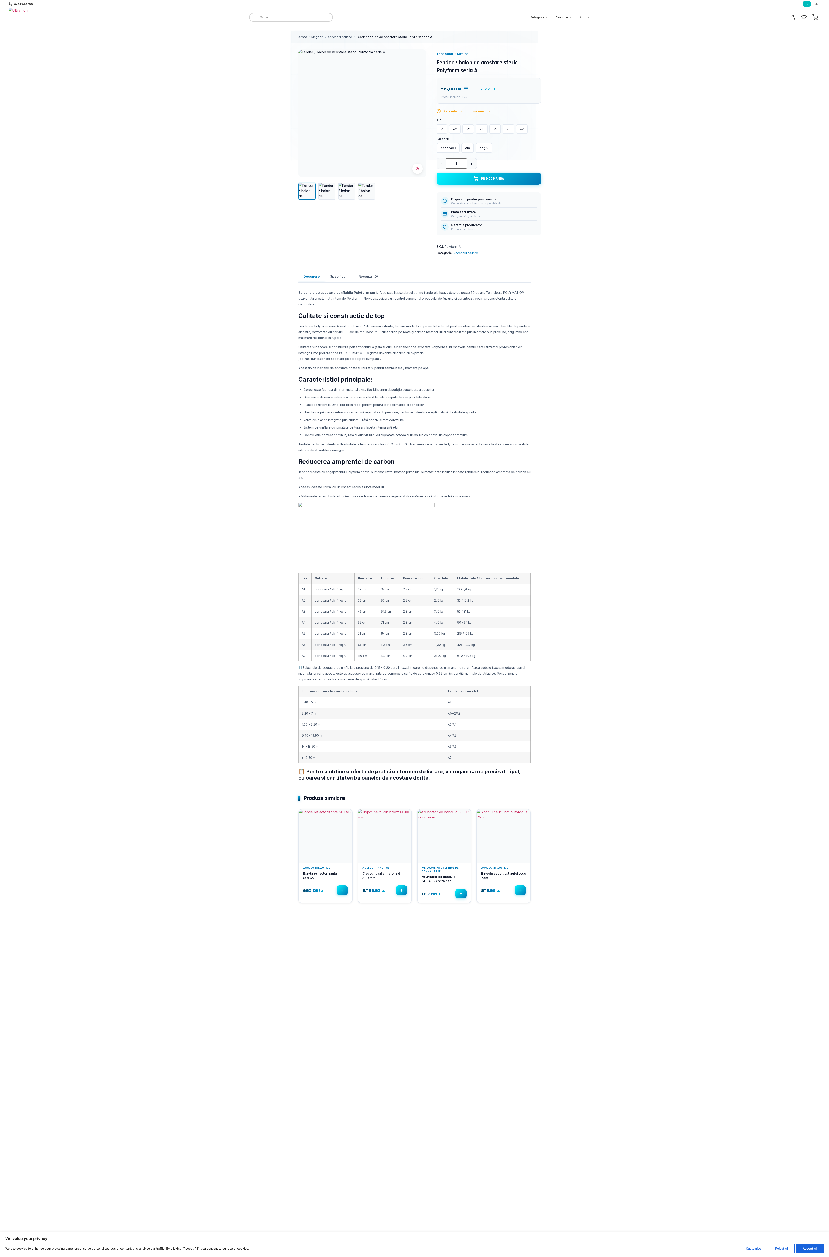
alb (467, 148)
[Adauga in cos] (342, 890)
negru (483, 148)
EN (816, 3)
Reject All (781, 1248)
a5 (495, 129)
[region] (414, 1244)
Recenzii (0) (368, 276)
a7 (522, 129)
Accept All (810, 1248)
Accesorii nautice (340, 37)
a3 (468, 129)
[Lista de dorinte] (804, 17)
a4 (482, 129)
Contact (586, 17)
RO (807, 3)
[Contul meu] (793, 17)
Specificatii (339, 276)
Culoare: (443, 138)
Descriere (312, 276)
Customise (753, 1248)
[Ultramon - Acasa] (32, 17)
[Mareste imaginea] (417, 169)
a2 (455, 129)
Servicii (562, 17)
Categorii (537, 17)
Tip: (439, 120)
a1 (441, 129)
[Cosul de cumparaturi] (815, 17)
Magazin (317, 37)
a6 (508, 129)
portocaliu (448, 148)
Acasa (302, 37)
